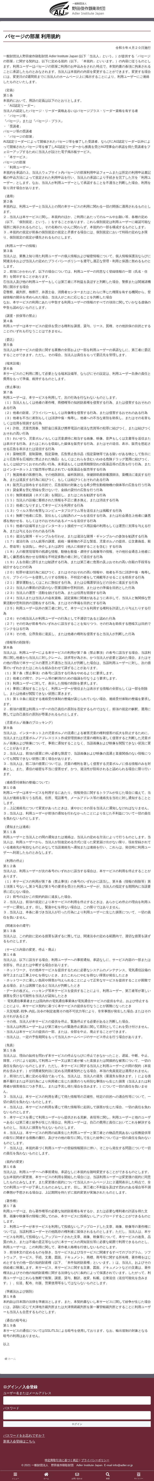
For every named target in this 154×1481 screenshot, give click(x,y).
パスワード (11, 1408)
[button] (142, 871)
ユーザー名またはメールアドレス (27, 1393)
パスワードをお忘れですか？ (24, 1435)
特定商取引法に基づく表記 (61, 1460)
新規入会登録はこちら (19, 1441)
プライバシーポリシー (95, 1460)
